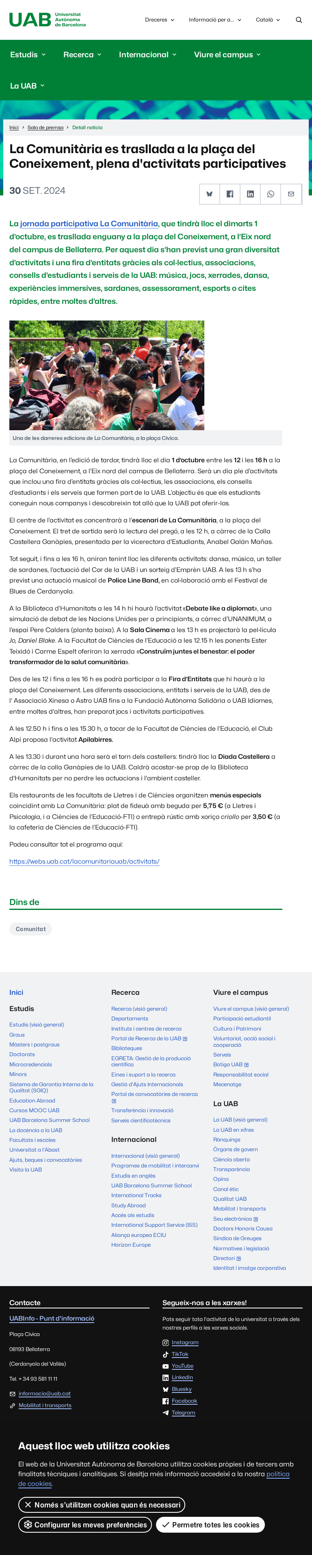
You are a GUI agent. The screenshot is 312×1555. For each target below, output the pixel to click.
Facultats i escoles (32, 1140)
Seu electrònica (237, 1219)
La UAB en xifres (233, 1129)
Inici (16, 992)
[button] (210, 194)
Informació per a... (211, 19)
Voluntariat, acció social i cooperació (244, 1041)
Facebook (184, 1401)
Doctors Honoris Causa (243, 1228)
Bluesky (182, 1389)
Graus (17, 1034)
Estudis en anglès (133, 1175)
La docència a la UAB (35, 1130)
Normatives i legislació (241, 1248)
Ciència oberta (231, 1159)
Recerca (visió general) (139, 1008)
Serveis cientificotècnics (141, 1120)
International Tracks (136, 1195)
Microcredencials (30, 1064)
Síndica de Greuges (237, 1238)
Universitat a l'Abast (34, 1149)
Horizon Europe (131, 1244)
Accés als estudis (132, 1215)
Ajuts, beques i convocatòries (45, 1160)
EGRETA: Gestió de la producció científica (151, 1061)
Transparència (231, 1169)
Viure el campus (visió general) (251, 1008)
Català (264, 21)
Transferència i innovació (142, 1110)
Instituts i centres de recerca (146, 1028)
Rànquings (226, 1139)
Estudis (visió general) (36, 1024)
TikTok (180, 1354)
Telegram (183, 1412)
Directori (229, 1258)
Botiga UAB (232, 1065)
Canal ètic (225, 1189)
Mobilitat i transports (239, 1208)
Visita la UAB (25, 1169)
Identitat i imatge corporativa (249, 1268)
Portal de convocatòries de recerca (154, 1098)
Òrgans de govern (235, 1149)
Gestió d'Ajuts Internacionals (147, 1084)
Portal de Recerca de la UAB (151, 1039)
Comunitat (31, 928)
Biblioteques (126, 1048)
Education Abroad (32, 1100)
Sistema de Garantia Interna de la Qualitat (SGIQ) (51, 1087)
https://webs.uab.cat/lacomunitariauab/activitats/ (84, 861)
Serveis (222, 1054)
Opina (221, 1179)
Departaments (129, 1018)
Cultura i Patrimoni (237, 1028)
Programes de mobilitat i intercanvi (155, 1165)
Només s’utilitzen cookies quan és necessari (107, 1505)
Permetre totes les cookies (216, 1524)
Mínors (18, 1074)
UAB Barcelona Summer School (49, 1120)
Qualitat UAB (230, 1198)
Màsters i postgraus (34, 1044)
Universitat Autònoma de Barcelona (47, 20)
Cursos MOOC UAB (34, 1110)
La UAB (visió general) (240, 1119)
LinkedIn (182, 1377)
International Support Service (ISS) (154, 1224)
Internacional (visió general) (145, 1155)
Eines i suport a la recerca (143, 1074)
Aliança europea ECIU (138, 1235)
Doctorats (22, 1054)
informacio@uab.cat (45, 1393)
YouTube (182, 1366)
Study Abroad (128, 1205)
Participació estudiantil (242, 1018)
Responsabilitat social (241, 1074)
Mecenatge (227, 1084)
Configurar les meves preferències (91, 1524)
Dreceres (156, 19)
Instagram (185, 1342)
